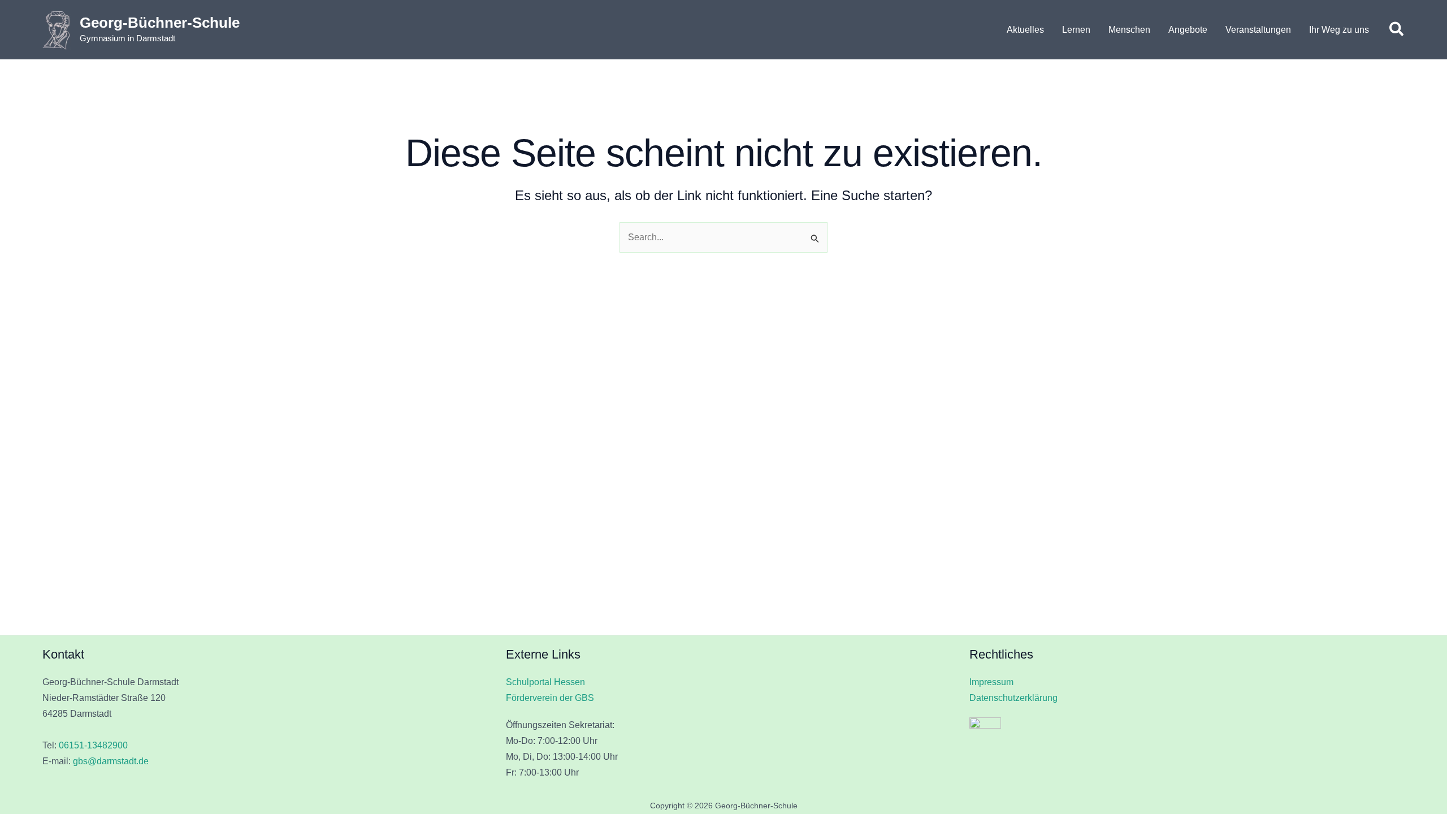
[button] (1397, 30)
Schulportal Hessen (545, 682)
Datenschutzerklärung (1013, 698)
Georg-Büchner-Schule (160, 22)
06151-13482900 (93, 745)
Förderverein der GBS (550, 698)
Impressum (991, 682)
